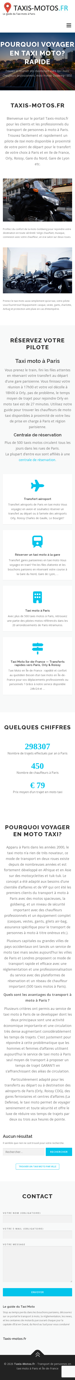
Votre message (14, 1244)
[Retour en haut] (37, 1355)
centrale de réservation (37, 459)
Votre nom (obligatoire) (22, 1212)
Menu (68, 25)
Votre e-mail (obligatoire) (23, 1228)
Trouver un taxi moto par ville (37, 1166)
